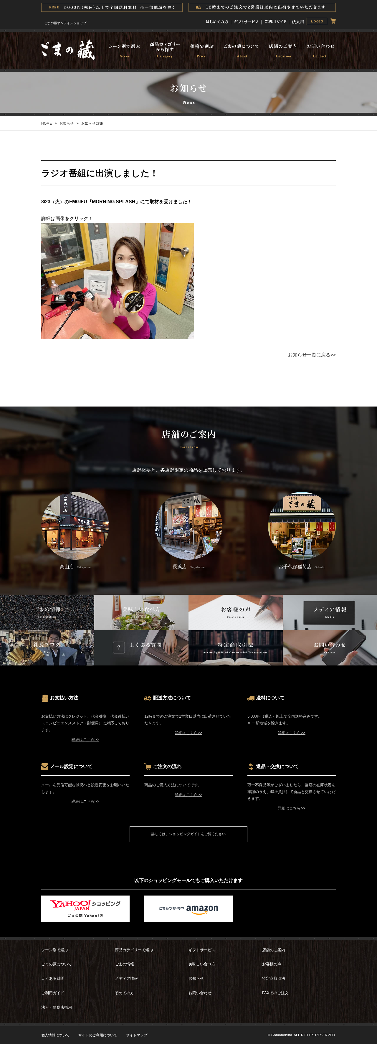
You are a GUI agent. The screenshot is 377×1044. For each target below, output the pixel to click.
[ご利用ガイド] (275, 20)
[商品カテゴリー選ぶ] (164, 51)
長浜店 (189, 566)
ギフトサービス (201, 950)
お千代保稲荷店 (302, 566)
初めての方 (124, 993)
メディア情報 (126, 978)
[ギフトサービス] (246, 20)
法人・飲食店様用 (56, 1007)
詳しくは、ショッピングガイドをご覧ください (188, 834)
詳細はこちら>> (85, 739)
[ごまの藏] (68, 58)
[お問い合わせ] (318, 51)
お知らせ (66, 123)
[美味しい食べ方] (141, 625)
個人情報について (55, 1035)
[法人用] (298, 20)
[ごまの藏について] (240, 51)
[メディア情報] (330, 625)
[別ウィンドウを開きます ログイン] (317, 22)
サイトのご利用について (97, 1035)
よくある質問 (52, 978)
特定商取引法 (273, 978)
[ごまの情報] (47, 625)
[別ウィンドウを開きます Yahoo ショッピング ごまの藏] (85, 917)
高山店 (75, 566)
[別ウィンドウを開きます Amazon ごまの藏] (188, 917)
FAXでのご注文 (275, 993)
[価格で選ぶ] (200, 51)
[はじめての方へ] (217, 20)
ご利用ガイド (52, 993)
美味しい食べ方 (201, 964)
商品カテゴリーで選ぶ (134, 950)
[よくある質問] (141, 660)
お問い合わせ (199, 993)
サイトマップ (136, 1035)
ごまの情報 (124, 964)
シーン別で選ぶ (54, 950)
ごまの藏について (56, 964)
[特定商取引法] (235, 660)
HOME (46, 123)
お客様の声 (271, 964)
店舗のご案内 (273, 950)
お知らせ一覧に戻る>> (312, 354)
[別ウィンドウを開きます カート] (333, 20)
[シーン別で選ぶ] (127, 51)
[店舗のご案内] (282, 51)
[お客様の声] (235, 625)
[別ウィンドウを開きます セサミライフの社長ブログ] (47, 660)
